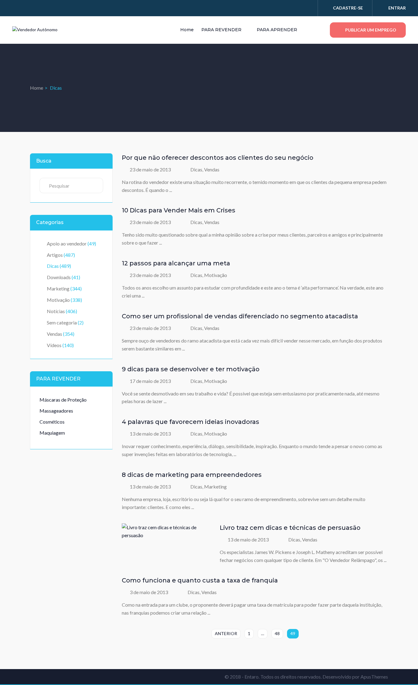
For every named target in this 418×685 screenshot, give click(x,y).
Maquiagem (52, 433)
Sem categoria (62, 322)
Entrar (397, 7)
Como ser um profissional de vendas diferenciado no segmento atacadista (240, 316)
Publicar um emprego (370, 29)
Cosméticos (52, 422)
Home (187, 29)
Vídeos (54, 345)
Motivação (58, 300)
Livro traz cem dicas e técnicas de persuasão (290, 527)
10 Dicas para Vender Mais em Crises (178, 210)
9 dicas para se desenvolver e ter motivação (190, 369)
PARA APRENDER (277, 29)
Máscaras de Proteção (63, 399)
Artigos (55, 255)
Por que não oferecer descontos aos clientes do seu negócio (217, 157)
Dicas (53, 266)
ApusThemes (374, 676)
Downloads (59, 277)
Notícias (56, 311)
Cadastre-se (348, 7)
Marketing (58, 288)
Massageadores (56, 411)
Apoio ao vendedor (67, 243)
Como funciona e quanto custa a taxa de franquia (200, 580)
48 (277, 633)
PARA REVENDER (222, 29)
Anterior (226, 633)
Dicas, (197, 169)
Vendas (54, 334)
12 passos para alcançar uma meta (176, 263)
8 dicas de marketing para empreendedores (192, 474)
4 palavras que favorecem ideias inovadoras (190, 421)
